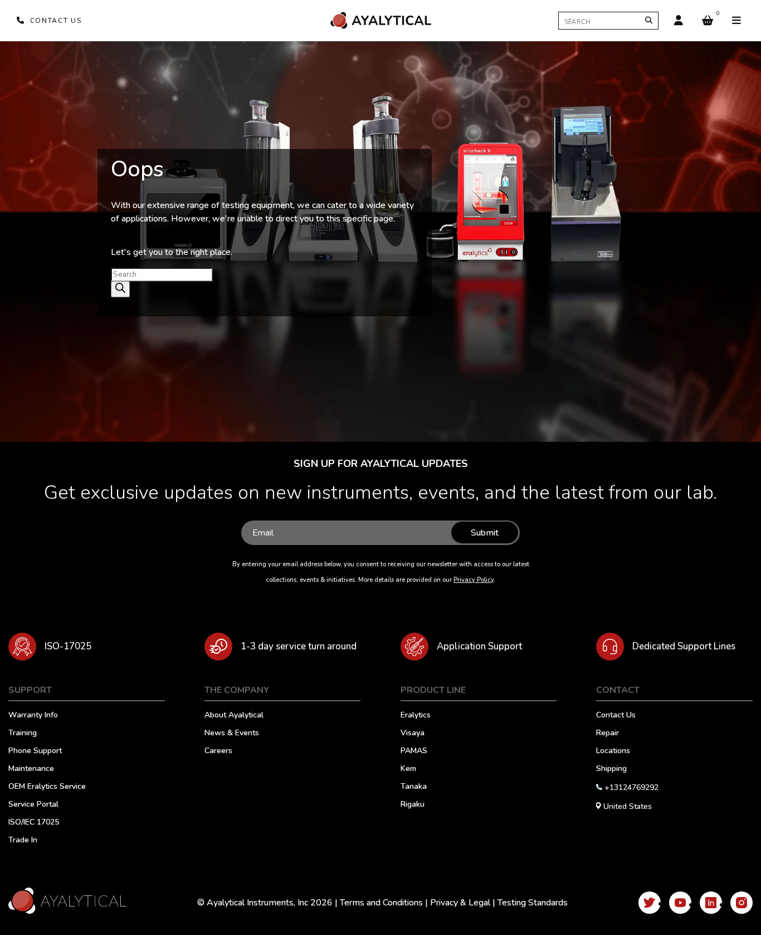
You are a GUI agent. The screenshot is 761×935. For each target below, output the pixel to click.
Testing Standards (532, 903)
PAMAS (414, 751)
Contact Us (616, 715)
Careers (218, 751)
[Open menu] (736, 20)
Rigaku (413, 805)
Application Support (479, 646)
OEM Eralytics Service (47, 787)
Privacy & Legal (460, 903)
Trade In (22, 840)
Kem (408, 769)
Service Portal (33, 805)
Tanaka (414, 787)
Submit (485, 533)
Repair (607, 733)
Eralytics (416, 715)
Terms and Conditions (381, 903)
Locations (613, 751)
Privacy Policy (473, 580)
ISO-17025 (68, 646)
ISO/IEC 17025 (33, 822)
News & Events (231, 733)
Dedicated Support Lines (683, 646)
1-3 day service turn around (299, 646)
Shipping (611, 769)
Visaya (413, 733)
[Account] (678, 20)
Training (22, 733)
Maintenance (31, 769)
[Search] (648, 20)
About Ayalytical (234, 715)
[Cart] (707, 20)
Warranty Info (33, 715)
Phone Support (35, 751)
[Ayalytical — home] (380, 20)
